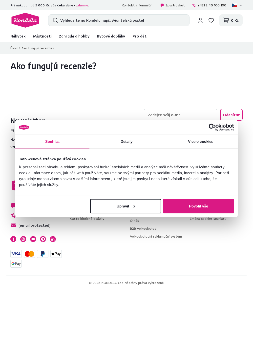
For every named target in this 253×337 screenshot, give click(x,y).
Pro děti (140, 36)
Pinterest (43, 239)
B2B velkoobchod (143, 228)
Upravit (123, 206)
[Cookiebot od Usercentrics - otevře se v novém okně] (212, 127)
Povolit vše (198, 206)
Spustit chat (175, 5)
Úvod (14, 48)
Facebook (13, 239)
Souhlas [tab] (52, 141)
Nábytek (17, 36)
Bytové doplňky (111, 36)
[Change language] (237, 5)
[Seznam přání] (211, 20)
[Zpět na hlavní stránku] (25, 20)
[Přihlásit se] (200, 20)
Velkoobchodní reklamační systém (156, 236)
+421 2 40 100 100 (211, 5)
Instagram (23, 239)
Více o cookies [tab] (200, 141)
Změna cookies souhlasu (208, 218)
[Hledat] (54, 20)
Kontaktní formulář (137, 5)
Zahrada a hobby (74, 36)
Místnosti (42, 36)
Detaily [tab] (127, 141)
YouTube (33, 239)
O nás (134, 220)
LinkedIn (53, 239)
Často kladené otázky (87, 218)
